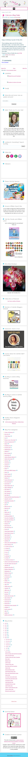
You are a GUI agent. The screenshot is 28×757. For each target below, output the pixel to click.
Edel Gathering (7, 476)
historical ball (7, 599)
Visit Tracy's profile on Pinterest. (14, 301)
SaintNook (6, 540)
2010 (6, 637)
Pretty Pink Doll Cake (9, 655)
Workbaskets (7, 571)
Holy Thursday (7, 493)
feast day (6, 592)
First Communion (7, 481)
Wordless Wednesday (8, 569)
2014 (6, 630)
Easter (5, 472)
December (8, 639)
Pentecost (6, 523)
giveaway (6, 594)
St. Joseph (6, 550)
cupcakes (6, 588)
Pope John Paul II (8, 527)
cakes (10, 54)
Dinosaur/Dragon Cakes (10, 669)
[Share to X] (5, 56)
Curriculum (6, 466)
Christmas (6, 460)
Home (14, 68)
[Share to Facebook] (7, 56)
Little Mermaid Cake (9, 682)
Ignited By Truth (7, 498)
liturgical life (6, 603)
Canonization (7, 455)
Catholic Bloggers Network (9, 457)
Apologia (6, 451)
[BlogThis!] (4, 56)
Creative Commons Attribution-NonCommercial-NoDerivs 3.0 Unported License (14, 742)
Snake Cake (7, 667)
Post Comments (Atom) (11, 70)
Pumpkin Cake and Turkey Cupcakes (12, 657)
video (5, 611)
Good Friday (6, 483)
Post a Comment (5, 62)
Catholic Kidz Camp (8, 458)
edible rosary (7, 590)
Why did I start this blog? (10, 691)
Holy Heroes (6, 489)
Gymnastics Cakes (9, 680)
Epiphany (6, 478)
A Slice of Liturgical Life (9, 441)
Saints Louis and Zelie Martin (10, 542)
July (7, 648)
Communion (6, 462)
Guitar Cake (7, 675)
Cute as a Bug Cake (12, 15)
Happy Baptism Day (8, 485)
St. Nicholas (6, 555)
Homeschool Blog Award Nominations (11, 496)
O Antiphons (6, 514)
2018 (6, 623)
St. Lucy (6, 552)
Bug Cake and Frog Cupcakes (11, 666)
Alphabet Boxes (7, 449)
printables (6, 607)
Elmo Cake (7, 659)
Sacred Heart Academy (9, 531)
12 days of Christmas (8, 432)
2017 (6, 625)
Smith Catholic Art (8, 544)
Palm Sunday (7, 521)
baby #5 (6, 578)
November (8, 641)
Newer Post (3, 68)
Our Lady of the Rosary (9, 519)
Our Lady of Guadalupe (9, 517)
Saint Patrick (7, 538)
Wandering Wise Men (8, 567)
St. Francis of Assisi (8, 546)
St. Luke (6, 554)
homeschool (6, 601)
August (7, 646)
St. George (6, 548)
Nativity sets (6, 512)
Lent (5, 504)
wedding (6, 613)
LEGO (5, 502)
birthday (6, 54)
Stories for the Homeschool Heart (11, 561)
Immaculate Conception (9, 500)
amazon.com (7, 574)
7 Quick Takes (7, 436)
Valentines (6, 565)
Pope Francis (7, 525)
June (7, 650)
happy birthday (7, 597)
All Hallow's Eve (7, 445)
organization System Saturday (10, 605)
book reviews (7, 582)
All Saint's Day (7, 447)
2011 (6, 635)
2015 (6, 628)
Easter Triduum (7, 474)
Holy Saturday (7, 491)
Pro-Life (6, 529)
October (7, 643)
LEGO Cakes (8, 662)
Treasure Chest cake (9, 664)
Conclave (6, 464)
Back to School (7, 453)
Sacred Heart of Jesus (8, 533)
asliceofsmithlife (17, 17)
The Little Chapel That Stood (10, 563)
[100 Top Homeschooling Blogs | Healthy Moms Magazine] (14, 423)
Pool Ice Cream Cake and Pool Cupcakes (13, 653)
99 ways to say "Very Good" (10, 439)
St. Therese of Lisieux (8, 559)
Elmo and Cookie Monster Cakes (11, 673)
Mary (5, 510)
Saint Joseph (7, 535)
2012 (6, 634)
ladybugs (13, 54)
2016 (6, 626)
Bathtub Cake (8, 660)
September (8, 644)
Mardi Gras (6, 508)
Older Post (25, 68)
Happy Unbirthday (7, 487)
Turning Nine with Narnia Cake (11, 678)
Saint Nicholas (7, 536)
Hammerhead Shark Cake (10, 671)
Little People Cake (9, 685)
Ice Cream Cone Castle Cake (11, 676)
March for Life (7, 506)
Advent (5, 443)
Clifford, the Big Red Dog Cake (11, 687)
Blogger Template (10, 755)
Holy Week (6, 495)
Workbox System (7, 573)
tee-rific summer (7, 609)
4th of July (6, 434)
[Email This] (2, 56)
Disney (5, 468)
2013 (6, 632)
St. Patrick (6, 557)
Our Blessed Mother (8, 516)
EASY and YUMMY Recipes (10, 470)
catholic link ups (7, 586)
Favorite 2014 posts (8, 479)
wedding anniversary (8, 614)
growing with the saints (8, 595)
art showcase (7, 576)
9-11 (5, 438)
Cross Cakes (7, 651)
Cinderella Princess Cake (10, 684)
